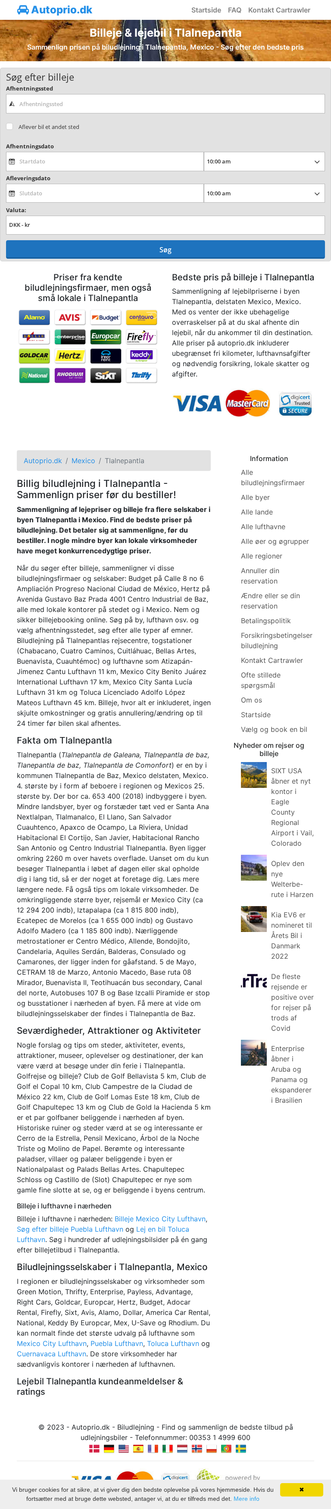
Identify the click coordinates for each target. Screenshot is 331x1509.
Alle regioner (261, 556)
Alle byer (255, 497)
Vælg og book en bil (274, 729)
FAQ (234, 10)
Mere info (246, 1498)
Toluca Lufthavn (173, 1343)
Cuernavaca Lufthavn (51, 1353)
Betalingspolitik (266, 620)
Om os (251, 700)
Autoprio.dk (60, 9)
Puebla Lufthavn (117, 1343)
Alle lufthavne (263, 526)
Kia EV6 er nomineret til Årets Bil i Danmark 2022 (291, 935)
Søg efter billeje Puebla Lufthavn (70, 1229)
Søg (165, 249)
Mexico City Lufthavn (52, 1343)
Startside (206, 10)
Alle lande (257, 512)
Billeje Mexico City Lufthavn (160, 1218)
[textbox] (165, 103)
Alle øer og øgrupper (275, 541)
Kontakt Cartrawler (279, 10)
